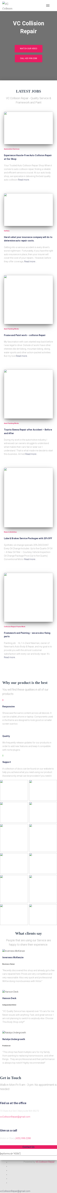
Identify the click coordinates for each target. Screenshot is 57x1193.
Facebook (11, 1163)
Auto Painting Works (11, 329)
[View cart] (53, 5)
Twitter (11, 1167)
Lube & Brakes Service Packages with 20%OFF (28, 538)
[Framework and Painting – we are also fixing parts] (28, 597)
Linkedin (11, 1171)
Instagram (11, 1175)
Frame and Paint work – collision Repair (25, 335)
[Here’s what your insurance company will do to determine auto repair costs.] (28, 209)
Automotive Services (11, 149)
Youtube (11, 1183)
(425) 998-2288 (23, 1138)
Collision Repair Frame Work (14, 626)
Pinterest (11, 1179)
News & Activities (10, 532)
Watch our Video (28, 48)
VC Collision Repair (45, 1162)
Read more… (24, 179)
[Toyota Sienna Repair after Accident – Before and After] (28, 394)
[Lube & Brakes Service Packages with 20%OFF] (28, 497)
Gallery (6, 231)
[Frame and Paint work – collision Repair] (28, 299)
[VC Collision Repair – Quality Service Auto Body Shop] (9, 5)
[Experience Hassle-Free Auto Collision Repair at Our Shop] (28, 128)
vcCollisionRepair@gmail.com (15, 1116)
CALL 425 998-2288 (28, 58)
